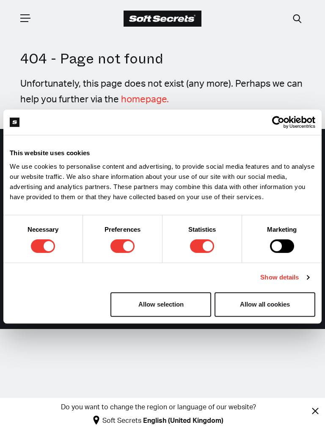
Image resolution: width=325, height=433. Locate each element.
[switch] (122, 246)
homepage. (145, 99)
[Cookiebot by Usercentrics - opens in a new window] (278, 122)
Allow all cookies (265, 304)
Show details (279, 277)
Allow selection (161, 304)
